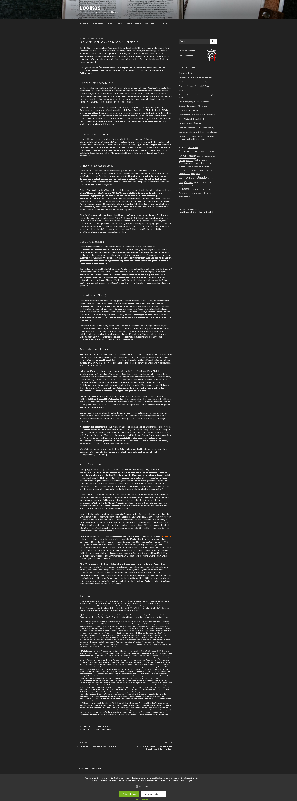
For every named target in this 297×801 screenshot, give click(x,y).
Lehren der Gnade (193, 177)
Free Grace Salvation (194, 163)
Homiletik (203, 170)
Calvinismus (187, 156)
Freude (210, 163)
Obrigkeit (188, 182)
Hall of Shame (151, 23)
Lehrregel (210, 178)
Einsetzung (182, 160)
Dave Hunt (200, 157)
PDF (159, 651)
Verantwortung (192, 193)
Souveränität (198, 185)
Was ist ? (187, 50)
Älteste (212, 193)
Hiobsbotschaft (185, 90)
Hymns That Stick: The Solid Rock (191, 119)
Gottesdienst (197, 166)
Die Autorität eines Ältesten (190, 123)
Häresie (87, 729)
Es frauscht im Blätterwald (189, 110)
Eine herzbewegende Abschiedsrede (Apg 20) (196, 128)
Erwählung (189, 160)
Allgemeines (98, 23)
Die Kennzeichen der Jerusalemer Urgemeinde (196, 82)
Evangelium (183, 163)
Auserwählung (203, 151)
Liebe (181, 182)
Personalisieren (142, 799)
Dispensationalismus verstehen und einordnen (197, 115)
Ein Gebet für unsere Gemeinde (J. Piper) (194, 86)
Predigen (204, 182)
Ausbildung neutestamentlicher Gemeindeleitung (198, 132)
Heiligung (205, 167)
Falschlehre (89, 726)
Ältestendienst (185, 196)
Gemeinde (190, 166)
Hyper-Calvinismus (184, 173)
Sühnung (196, 189)
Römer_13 (182, 185)
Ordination (197, 182)
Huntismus (210, 170)
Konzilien (106, 729)
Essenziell (143, 787)
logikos (90, 8)
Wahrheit (203, 193)
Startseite (84, 23)
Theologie (202, 189)
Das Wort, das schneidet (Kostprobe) (193, 106)
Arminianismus (188, 151)
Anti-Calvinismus (193, 147)
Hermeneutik (195, 170)
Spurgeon (185, 189)
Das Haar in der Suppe (187, 73)
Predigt (210, 182)
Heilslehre (185, 170)
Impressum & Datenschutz (189, 209)
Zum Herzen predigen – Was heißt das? (194, 102)
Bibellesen (211, 151)
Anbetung (183, 147)
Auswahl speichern (153, 794)
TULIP (208, 189)
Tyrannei (183, 193)
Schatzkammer (114, 23)
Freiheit (204, 163)
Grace (102, 38)
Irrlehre (96, 729)
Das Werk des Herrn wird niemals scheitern (195, 77)
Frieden (182, 166)
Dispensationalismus (210, 157)
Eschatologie (200, 160)
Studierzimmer (132, 23)
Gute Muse (167, 23)
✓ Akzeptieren (129, 794)
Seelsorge (190, 185)
